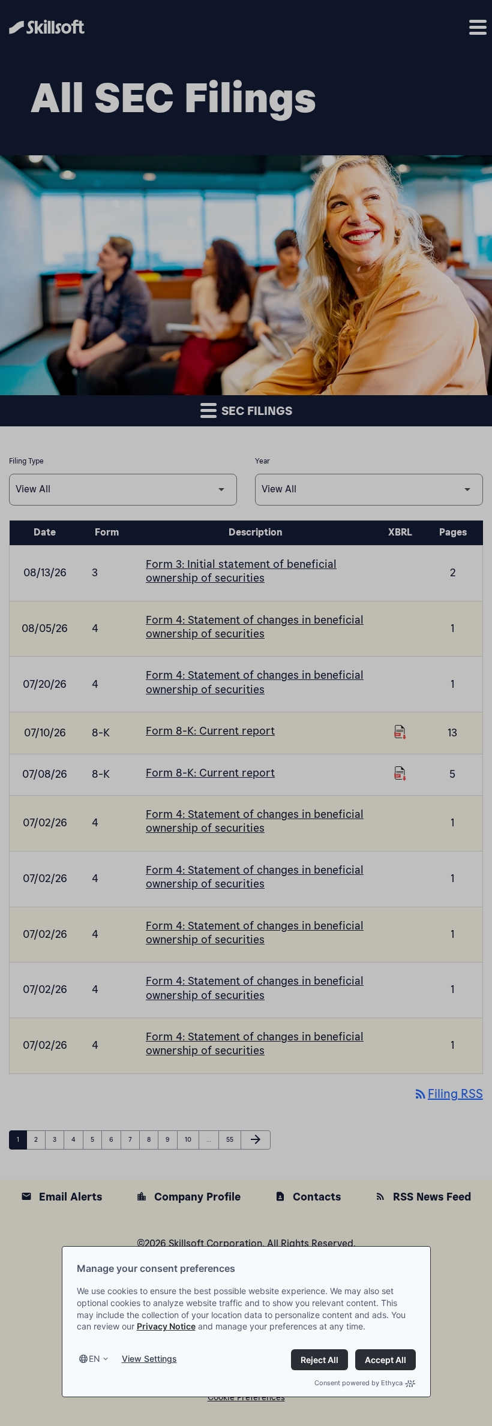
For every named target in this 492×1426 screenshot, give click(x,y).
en (94, 1358)
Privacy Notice (166, 1326)
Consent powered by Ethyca (358, 1383)
